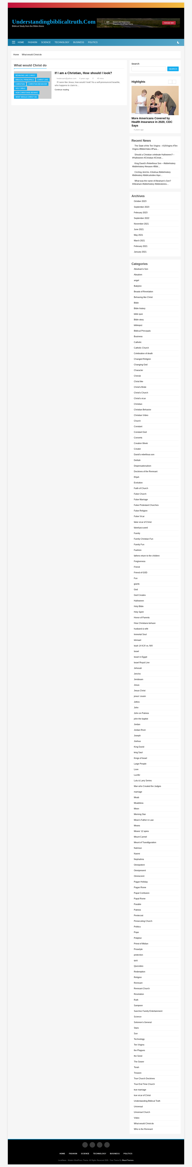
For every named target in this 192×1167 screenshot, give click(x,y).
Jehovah (138, 668)
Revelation (139, 994)
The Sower (139, 1061)
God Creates (140, 595)
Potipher (138, 938)
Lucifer (137, 775)
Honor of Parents (142, 617)
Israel (136, 651)
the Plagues (139, 1050)
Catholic (138, 342)
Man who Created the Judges (147, 786)
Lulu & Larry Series (143, 780)
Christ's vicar (140, 398)
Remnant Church (142, 988)
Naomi (137, 853)
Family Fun (139, 544)
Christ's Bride (140, 387)
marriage (138, 792)
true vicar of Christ (142, 1095)
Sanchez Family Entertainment (148, 1011)
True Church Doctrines (144, 1078)
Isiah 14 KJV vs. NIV (143, 645)
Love (136, 769)
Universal (138, 1106)
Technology (62, 42)
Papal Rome (140, 898)
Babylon (138, 286)
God (136, 589)
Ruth (136, 1000)
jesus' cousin (140, 696)
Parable (137, 904)
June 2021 (139, 229)
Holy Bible (20, 88)
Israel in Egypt (140, 657)
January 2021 (140, 252)
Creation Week (141, 443)
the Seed (138, 1056)
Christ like (42, 80)
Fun (136, 578)
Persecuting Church (143, 921)
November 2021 (141, 224)
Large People (140, 764)
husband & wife (141, 629)
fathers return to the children (147, 555)
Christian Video (141, 415)
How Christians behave (27, 93)
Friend (137, 567)
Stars (136, 1028)
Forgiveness (139, 561)
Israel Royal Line (142, 662)
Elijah (136, 477)
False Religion (140, 510)
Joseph (137, 735)
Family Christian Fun (143, 539)
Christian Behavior (37, 84)
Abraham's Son (141, 269)
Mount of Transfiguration (145, 842)
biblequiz (138, 325)
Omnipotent (139, 865)
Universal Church (142, 1112)
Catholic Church (141, 348)
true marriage (140, 1089)
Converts (138, 437)
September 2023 (141, 207)
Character (138, 370)
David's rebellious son (144, 454)
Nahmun (138, 848)
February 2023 (140, 212)
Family (137, 533)
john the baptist (141, 719)
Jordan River (140, 730)
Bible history (139, 308)
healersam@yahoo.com (66, 78)
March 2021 (139, 240)
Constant (138, 426)
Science (46, 42)
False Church (140, 494)
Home (21, 42)
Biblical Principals (25, 80)
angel (136, 280)
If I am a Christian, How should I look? (83, 73)
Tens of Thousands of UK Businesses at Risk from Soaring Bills (154, 122)
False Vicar (139, 516)
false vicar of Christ (143, 522)
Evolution (138, 482)
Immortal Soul (140, 634)
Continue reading (62, 90)
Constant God (140, 432)
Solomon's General (143, 1022)
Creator (137, 449)
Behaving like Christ (25, 75)
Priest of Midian (141, 943)
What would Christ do (26, 97)
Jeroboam (138, 679)
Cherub (137, 376)
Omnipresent (140, 870)
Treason (137, 1073)
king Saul (138, 752)
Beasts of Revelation (143, 291)
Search (135, 63)
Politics (93, 42)
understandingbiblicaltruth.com (53, 21)
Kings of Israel (140, 758)
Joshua (137, 741)
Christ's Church (141, 392)
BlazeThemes (127, 1160)
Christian (20, 84)
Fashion (32, 42)
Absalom (138, 274)
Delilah (137, 460)
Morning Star (140, 814)
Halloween (139, 600)
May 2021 (138, 235)
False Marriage (141, 499)
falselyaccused (141, 527)
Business (78, 42)
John (136, 707)
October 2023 (140, 201)
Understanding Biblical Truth (147, 1101)
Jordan (137, 724)
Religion (138, 977)
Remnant (138, 983)
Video (136, 1118)
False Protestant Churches (146, 505)
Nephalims (139, 859)
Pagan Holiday (141, 882)
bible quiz (138, 314)
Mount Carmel (140, 837)
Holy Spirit (139, 612)
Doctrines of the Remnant (145, 471)
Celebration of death (143, 353)
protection (138, 955)
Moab (136, 797)
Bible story (139, 319)
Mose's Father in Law (144, 820)
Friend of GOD (140, 572)
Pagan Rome (140, 887)
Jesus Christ (139, 690)
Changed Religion (142, 359)
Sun (136, 1033)
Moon (136, 808)
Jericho (137, 674)
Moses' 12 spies (141, 831)
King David (139, 747)
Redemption (139, 971)
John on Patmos (141, 713)
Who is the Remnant (143, 1129)
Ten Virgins (139, 1044)
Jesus (136, 685)
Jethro (137, 702)
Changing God (140, 364)
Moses (137, 825)
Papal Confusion (141, 893)
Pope (136, 932)
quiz (136, 960)
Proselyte (138, 949)
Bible (136, 303)
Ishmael (137, 640)
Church (137, 421)
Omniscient (139, 876)
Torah (136, 1067)
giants (136, 584)
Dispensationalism (142, 466)
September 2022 (141, 218)
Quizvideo (138, 966)
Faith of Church (141, 488)
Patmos (137, 910)
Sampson (138, 1005)
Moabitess (138, 803)
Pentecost (138, 915)
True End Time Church (144, 1084)
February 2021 (140, 246)
